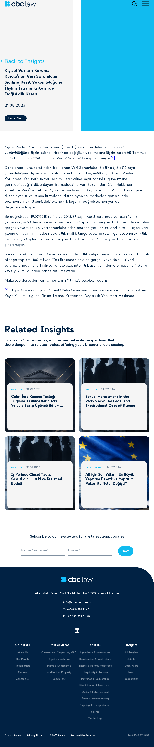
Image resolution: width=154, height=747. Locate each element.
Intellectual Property (59, 672)
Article (131, 659)
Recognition (131, 679)
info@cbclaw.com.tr (77, 602)
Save (126, 551)
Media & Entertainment (95, 692)
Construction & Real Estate (95, 659)
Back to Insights (25, 61)
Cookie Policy (13, 735)
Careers (22, 672)
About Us (22, 652)
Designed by (138, 734)
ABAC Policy (57, 735)
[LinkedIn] (77, 631)
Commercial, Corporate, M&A (58, 652)
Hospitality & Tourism (95, 672)
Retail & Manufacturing (95, 698)
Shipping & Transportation (95, 705)
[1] (113, 158)
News (131, 672)
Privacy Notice (35, 735)
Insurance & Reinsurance (95, 679)
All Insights (131, 652)
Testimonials (22, 665)
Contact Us (22, 679)
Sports (95, 711)
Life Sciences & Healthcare (95, 685)
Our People (22, 659)
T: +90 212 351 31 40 (76, 609)
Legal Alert (15, 118)
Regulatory (58, 679)
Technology (95, 718)
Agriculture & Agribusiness (95, 652)
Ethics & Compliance (59, 665)
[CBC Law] (77, 580)
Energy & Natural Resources (95, 665)
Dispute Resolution (59, 659)
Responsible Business (83, 735)
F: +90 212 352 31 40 (76, 616)
